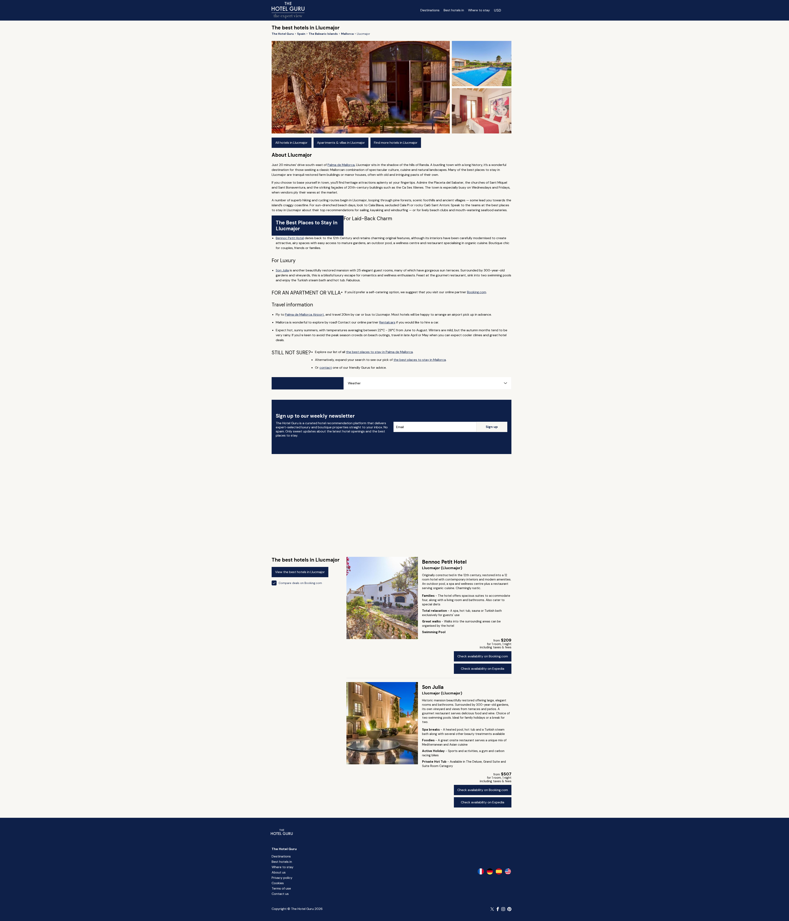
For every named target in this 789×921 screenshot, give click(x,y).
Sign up (492, 427)
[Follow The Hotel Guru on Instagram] (503, 909)
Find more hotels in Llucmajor (396, 142)
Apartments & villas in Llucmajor (341, 142)
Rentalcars (387, 322)
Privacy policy (282, 878)
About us (279, 872)
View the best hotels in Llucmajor (300, 572)
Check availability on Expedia (482, 668)
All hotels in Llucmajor (291, 142)
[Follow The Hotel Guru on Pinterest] (509, 909)
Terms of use (281, 888)
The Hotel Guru (284, 849)
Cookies (278, 883)
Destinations (429, 10)
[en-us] (507, 871)
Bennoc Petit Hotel (290, 238)
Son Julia (282, 270)
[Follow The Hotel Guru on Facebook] (498, 909)
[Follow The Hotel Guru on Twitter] (492, 909)
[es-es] (498, 871)
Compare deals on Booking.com (300, 583)
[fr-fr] (480, 871)
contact (326, 367)
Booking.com (476, 292)
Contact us (280, 894)
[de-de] (489, 871)
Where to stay (479, 10)
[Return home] (288, 10)
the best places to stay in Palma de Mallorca (379, 352)
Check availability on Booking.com (482, 656)
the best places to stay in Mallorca (419, 360)
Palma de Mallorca (341, 165)
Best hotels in (454, 10)
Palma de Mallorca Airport (304, 314)
